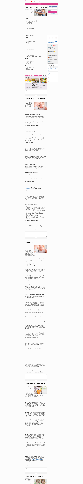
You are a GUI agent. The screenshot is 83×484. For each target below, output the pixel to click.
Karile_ (49, 61)
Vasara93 (50, 53)
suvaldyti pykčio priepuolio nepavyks (37, 459)
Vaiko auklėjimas (30, 5)
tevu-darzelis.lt (27, 9)
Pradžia (26, 4)
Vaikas (27, 5)
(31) (42, 476)
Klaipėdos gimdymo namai (51, 47)
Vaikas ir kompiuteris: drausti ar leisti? (33, 476)
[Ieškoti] (39, 1)
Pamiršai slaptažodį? (53, 13)
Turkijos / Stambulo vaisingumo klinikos (52, 78)
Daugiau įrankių (56, 41)
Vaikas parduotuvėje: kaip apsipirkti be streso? (35, 383)
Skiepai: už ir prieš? (51, 73)
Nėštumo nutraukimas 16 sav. (52, 77)
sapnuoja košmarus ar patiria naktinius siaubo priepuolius (32, 177)
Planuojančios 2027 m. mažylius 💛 (52, 51)
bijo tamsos (26, 178)
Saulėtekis (50, 57)
